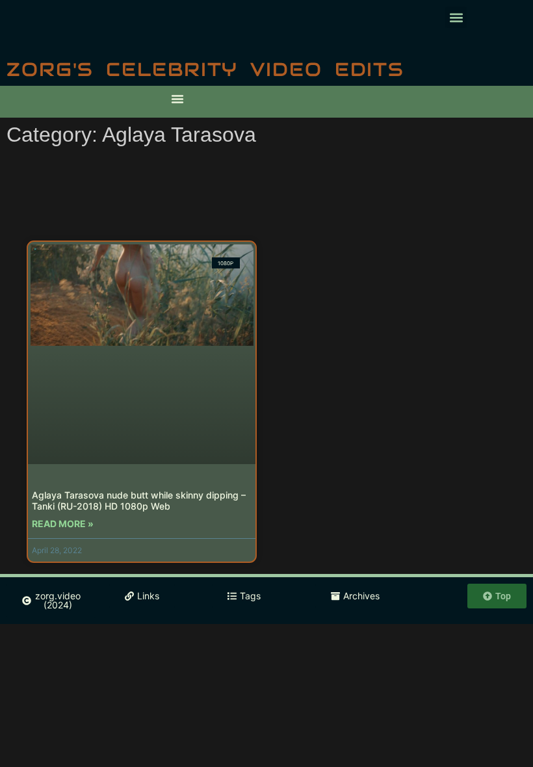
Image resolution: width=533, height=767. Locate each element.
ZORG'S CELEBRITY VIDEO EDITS (205, 69)
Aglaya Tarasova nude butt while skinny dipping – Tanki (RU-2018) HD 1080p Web (139, 500)
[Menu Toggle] (177, 98)
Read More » (63, 523)
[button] (456, 17)
